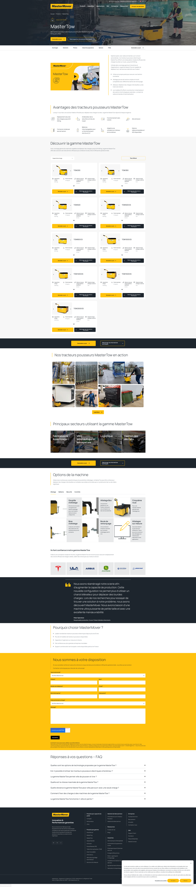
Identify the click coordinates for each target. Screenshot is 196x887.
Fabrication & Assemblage (114, 868)
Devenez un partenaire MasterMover (129, 1)
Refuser (185, 880)
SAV (108, 6)
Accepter (173, 880)
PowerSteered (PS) (92, 846)
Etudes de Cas (111, 830)
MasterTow (90, 838)
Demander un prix (62, 191)
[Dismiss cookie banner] (190, 863)
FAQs (109, 48)
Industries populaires (88, 48)
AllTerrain (89, 843)
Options (101, 48)
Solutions (65, 48)
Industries (91, 6)
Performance (90, 821)
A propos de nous (133, 816)
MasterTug (89, 835)
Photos (75, 48)
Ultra (88, 824)
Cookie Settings (5, 885)
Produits (82, 6)
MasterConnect (132, 841)
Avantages (55, 48)
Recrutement (131, 819)
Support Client (132, 833)
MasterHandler (91, 841)
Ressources (124, 6)
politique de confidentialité (112, 747)
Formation (131, 836)
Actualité (130, 822)
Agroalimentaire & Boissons (114, 865)
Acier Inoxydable (91, 852)
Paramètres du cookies (161, 880)
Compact (89, 818)
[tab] (53, 492)
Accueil (53, 14)
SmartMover (90, 832)
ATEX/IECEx (90, 855)
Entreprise (114, 6)
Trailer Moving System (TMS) (94, 849)
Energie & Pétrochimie (113, 853)
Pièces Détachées (133, 839)
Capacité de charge (57, 158)
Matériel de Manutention (114, 821)
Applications (100, 6)
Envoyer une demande (138, 6)
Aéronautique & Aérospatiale (115, 841)
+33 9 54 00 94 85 (115, 1)
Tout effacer (133, 158)
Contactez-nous (132, 825)
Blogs (108, 832)
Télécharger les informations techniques (85, 191)
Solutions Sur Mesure (92, 862)
